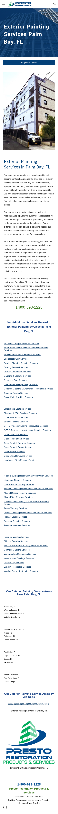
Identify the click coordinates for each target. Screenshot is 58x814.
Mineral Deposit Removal (16, 493)
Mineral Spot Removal (14, 497)
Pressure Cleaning (13, 521)
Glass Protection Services (16, 434)
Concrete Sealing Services (16, 393)
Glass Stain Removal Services (18, 456)
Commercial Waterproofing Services (21, 384)
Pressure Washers (13, 525)
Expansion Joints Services (16, 417)
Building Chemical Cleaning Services (21, 363)
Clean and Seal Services (15, 380)
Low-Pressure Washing (15, 484)
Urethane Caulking (13, 550)
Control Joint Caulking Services (18, 397)
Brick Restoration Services (16, 359)
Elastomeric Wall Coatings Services (20, 413)
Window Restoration (13, 567)
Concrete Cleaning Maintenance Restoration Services (28, 389)
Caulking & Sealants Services (17, 376)
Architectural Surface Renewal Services (22, 354)
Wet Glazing (10, 563)
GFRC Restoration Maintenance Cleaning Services (27, 430)
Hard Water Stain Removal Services (20, 460)
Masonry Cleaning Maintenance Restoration (24, 489)
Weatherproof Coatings (15, 558)
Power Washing (11, 508)
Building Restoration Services (17, 372)
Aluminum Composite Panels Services (21, 343)
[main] (29, 32)
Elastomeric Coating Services (17, 409)
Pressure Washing (12, 537)
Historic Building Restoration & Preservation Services (28, 476)
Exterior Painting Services (16, 422)
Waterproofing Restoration (16, 554)
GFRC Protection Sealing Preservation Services (26, 426)
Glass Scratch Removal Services (19, 443)
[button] (3, 4)
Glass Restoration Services (16, 439)
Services (27, 480)
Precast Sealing (11, 517)
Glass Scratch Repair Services (18, 447)
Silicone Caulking (12, 541)
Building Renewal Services (16, 367)
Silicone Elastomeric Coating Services (21, 545)
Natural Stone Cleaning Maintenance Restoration (26, 501)
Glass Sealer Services (14, 452)
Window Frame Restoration (17, 571)
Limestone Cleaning (13, 480)
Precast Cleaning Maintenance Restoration (24, 513)
